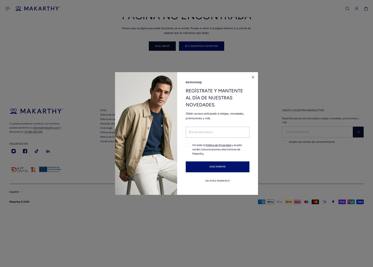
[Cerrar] (252, 77)
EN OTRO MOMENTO (218, 180)
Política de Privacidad (218, 145)
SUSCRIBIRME (217, 166)
